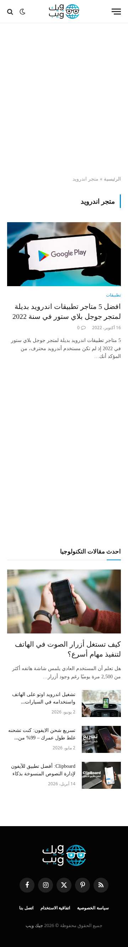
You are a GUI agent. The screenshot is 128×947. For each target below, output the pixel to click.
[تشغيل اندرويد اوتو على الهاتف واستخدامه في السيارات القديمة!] (101, 703)
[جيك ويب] (64, 11)
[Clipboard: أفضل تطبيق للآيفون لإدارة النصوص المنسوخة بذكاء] (101, 775)
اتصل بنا (26, 907)
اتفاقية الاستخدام (55, 907)
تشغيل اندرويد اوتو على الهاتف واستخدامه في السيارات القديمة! (43, 702)
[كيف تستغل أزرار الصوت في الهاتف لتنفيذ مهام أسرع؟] (64, 601)
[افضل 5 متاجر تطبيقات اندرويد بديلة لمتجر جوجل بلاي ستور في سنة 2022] (64, 254)
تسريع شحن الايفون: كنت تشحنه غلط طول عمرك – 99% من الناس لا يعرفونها (41, 738)
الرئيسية (112, 178)
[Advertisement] (64, 100)
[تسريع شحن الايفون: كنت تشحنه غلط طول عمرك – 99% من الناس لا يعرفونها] (101, 739)
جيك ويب (34, 925)
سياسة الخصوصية (93, 907)
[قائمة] (116, 12)
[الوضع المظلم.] (22, 12)
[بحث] (11, 12)
